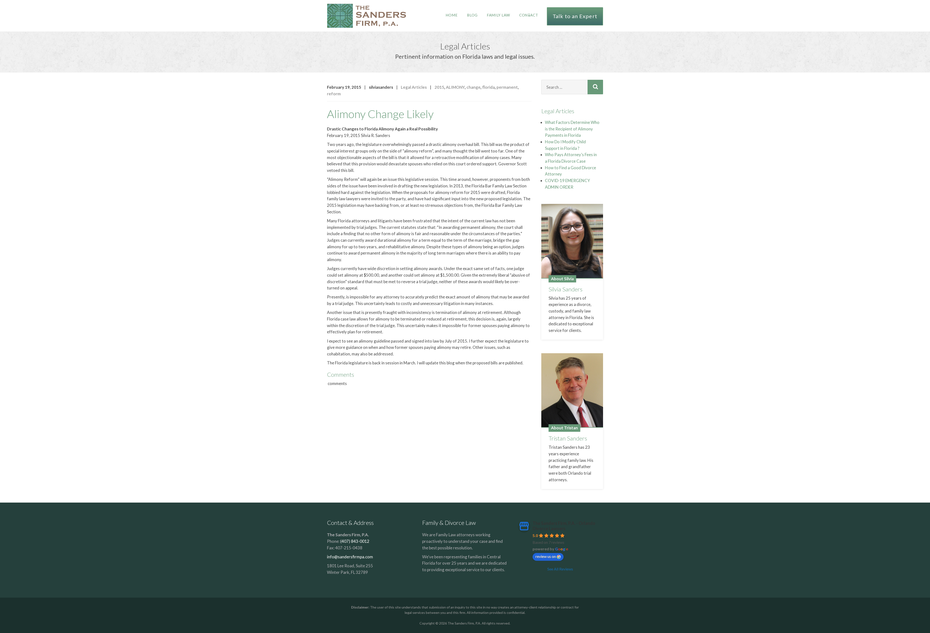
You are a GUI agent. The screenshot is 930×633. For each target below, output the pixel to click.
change (473, 87)
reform (334, 93)
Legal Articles (414, 87)
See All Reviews (560, 569)
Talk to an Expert (575, 16)
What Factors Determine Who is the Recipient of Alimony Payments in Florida (572, 129)
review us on (545, 556)
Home (452, 15)
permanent (507, 87)
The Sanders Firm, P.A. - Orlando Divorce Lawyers (564, 526)
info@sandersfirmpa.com (350, 556)
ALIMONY (455, 87)
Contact (528, 15)
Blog (472, 15)
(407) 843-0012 (354, 541)
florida (488, 87)
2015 (439, 87)
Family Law (498, 15)
